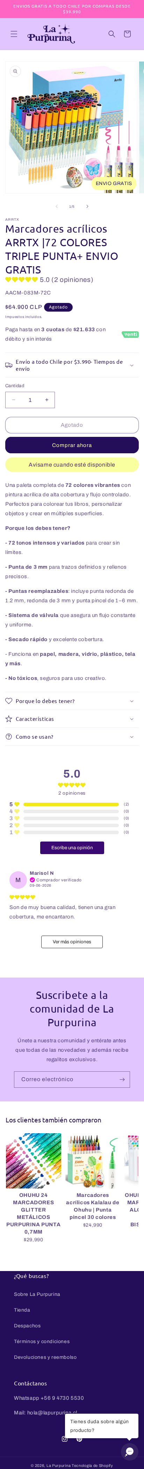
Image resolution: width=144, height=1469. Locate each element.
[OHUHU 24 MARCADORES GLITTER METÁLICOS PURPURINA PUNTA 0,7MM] (33, 1161)
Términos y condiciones (42, 1341)
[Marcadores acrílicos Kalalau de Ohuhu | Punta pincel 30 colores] (93, 1161)
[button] (14, 34)
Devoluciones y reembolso (45, 1357)
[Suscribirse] (122, 1079)
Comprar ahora (72, 445)
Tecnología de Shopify (92, 1465)
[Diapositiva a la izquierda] (56, 206)
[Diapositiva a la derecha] (87, 206)
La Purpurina (58, 1465)
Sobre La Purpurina (37, 1294)
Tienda (22, 1310)
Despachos (27, 1325)
